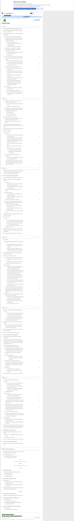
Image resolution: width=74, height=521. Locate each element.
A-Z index (3, 519)
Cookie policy (28, 519)
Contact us (8, 519)
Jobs (15, 519)
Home (3, 15)
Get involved (24, 15)
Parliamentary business (7, 15)
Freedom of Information (12, 519)
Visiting (28, 15)
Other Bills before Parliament (36, 20)
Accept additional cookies (19, 8)
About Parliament (19, 15)
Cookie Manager (31, 519)
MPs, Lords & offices (14, 15)
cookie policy (37, 6)
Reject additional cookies (30, 8)
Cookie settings (40, 8)
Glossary (5, 519)
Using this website (19, 519)
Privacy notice (25, 519)
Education (30, 15)
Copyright (22, 519)
